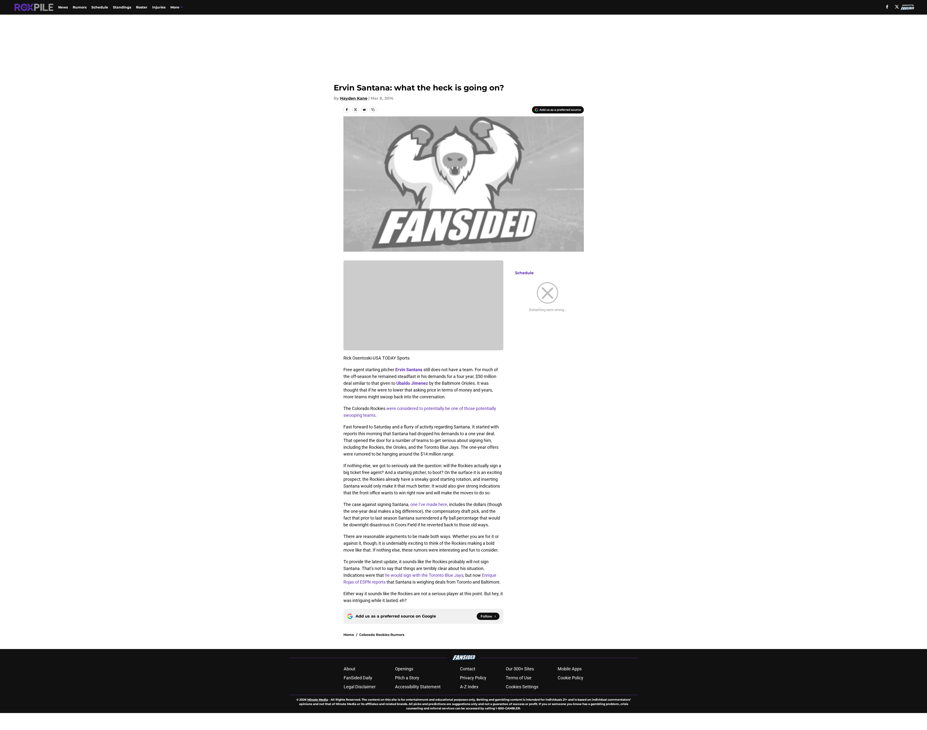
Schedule (99, 7)
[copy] (373, 109)
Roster (141, 7)
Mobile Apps (570, 668)
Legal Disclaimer (360, 686)
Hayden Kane (353, 98)
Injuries (159, 7)
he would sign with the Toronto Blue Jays (424, 575)
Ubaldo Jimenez (412, 383)
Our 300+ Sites (520, 668)
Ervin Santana (408, 369)
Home (348, 635)
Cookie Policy (570, 677)
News (63, 7)
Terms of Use (518, 677)
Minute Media (317, 699)
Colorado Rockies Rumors (381, 635)
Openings (404, 668)
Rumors (80, 7)
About (349, 668)
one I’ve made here (428, 504)
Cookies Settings (522, 686)
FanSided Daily (358, 677)
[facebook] (887, 7)
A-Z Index (469, 686)
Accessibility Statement (418, 686)
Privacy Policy (473, 677)
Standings (122, 7)
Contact (467, 668)
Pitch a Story (407, 677)
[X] (897, 7)
